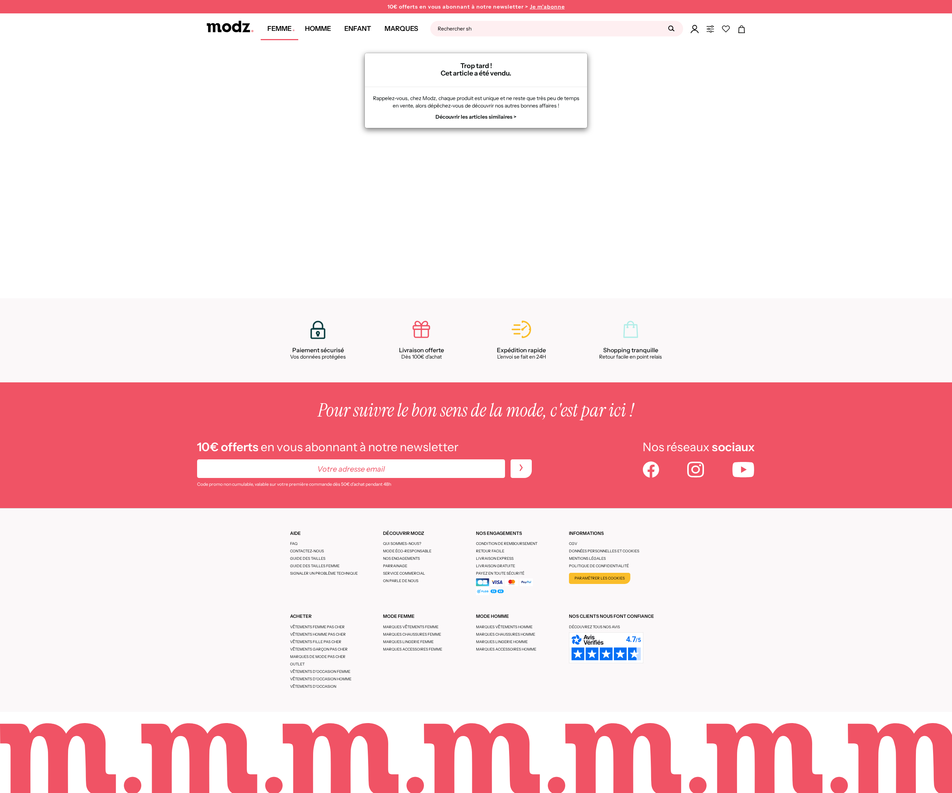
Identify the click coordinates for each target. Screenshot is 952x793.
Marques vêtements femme (410, 627)
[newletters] (521, 468)
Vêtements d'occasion (313, 686)
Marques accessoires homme (506, 649)
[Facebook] (651, 470)
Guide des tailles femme (315, 566)
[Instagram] (695, 470)
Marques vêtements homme (504, 627)
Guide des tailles (307, 558)
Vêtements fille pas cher (315, 641)
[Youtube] (743, 470)
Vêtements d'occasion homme (320, 679)
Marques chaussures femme (412, 634)
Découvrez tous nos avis (594, 627)
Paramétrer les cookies (600, 578)
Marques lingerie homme (502, 641)
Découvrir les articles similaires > (476, 116)
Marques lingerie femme (408, 641)
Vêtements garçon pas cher (319, 649)
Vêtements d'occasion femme (320, 671)
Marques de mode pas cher (317, 656)
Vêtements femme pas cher (317, 627)
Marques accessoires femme (412, 649)
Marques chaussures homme (505, 634)
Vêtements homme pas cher (318, 634)
